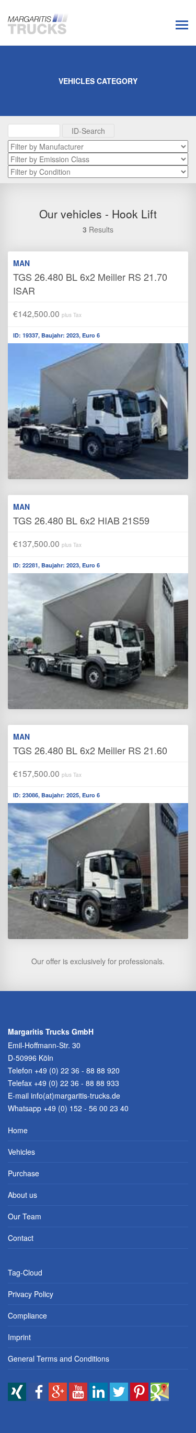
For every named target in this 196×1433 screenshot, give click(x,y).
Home (18, 1130)
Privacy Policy (30, 1294)
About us (22, 1194)
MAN (21, 263)
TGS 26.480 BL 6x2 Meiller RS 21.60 (90, 750)
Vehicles (21, 1151)
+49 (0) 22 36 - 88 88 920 (77, 1070)
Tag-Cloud (25, 1272)
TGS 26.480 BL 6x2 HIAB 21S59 (81, 520)
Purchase (23, 1173)
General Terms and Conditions (58, 1358)
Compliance (27, 1315)
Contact (20, 1237)
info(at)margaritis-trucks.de (75, 1095)
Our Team (24, 1216)
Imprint (19, 1337)
